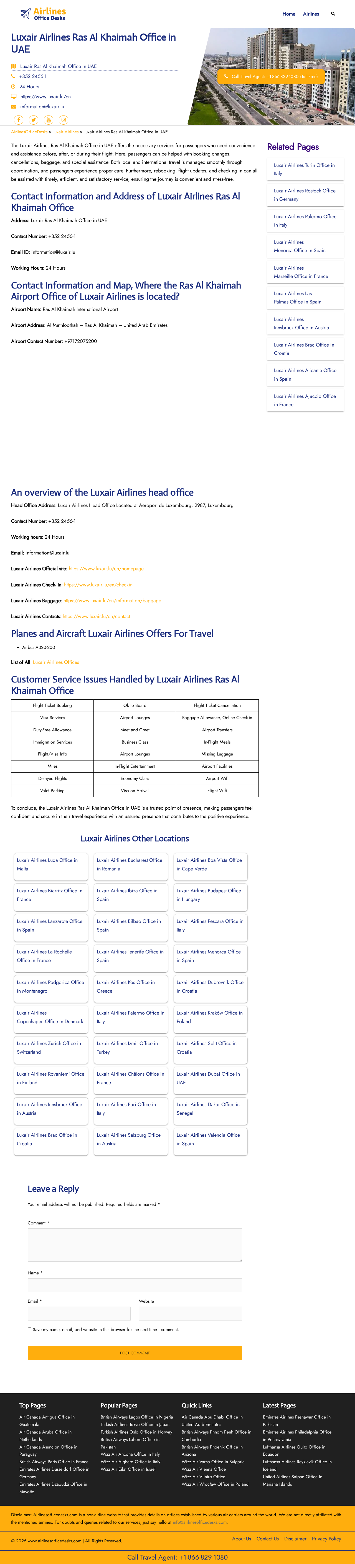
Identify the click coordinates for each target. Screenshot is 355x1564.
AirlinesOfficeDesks (29, 132)
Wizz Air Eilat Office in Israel (128, 1469)
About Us (241, 1538)
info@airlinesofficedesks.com (200, 1522)
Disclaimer (295, 1538)
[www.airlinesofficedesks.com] (43, 13)
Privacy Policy (326, 1538)
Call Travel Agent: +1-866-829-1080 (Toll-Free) (274, 76)
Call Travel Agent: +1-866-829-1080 (177, 1557)
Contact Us (268, 1538)
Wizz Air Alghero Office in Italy (130, 1461)
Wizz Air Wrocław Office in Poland (215, 1484)
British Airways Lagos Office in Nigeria (137, 1417)
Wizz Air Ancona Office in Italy (130, 1454)
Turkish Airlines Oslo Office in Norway (136, 1432)
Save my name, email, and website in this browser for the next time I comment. (106, 1329)
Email (35, 1301)
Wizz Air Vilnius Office (203, 1476)
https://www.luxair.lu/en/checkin (98, 584)
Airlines (311, 13)
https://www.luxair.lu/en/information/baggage (112, 600)
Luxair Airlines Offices (56, 662)
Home (289, 13)
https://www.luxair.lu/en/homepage (106, 568)
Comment (38, 1223)
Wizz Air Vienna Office (204, 1469)
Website (146, 1301)
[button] (333, 14)
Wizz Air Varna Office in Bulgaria (213, 1461)
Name (35, 1273)
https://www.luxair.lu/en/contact (96, 616)
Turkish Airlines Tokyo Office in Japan (135, 1424)
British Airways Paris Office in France (53, 1461)
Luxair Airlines (65, 132)
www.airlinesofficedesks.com (54, 1541)
